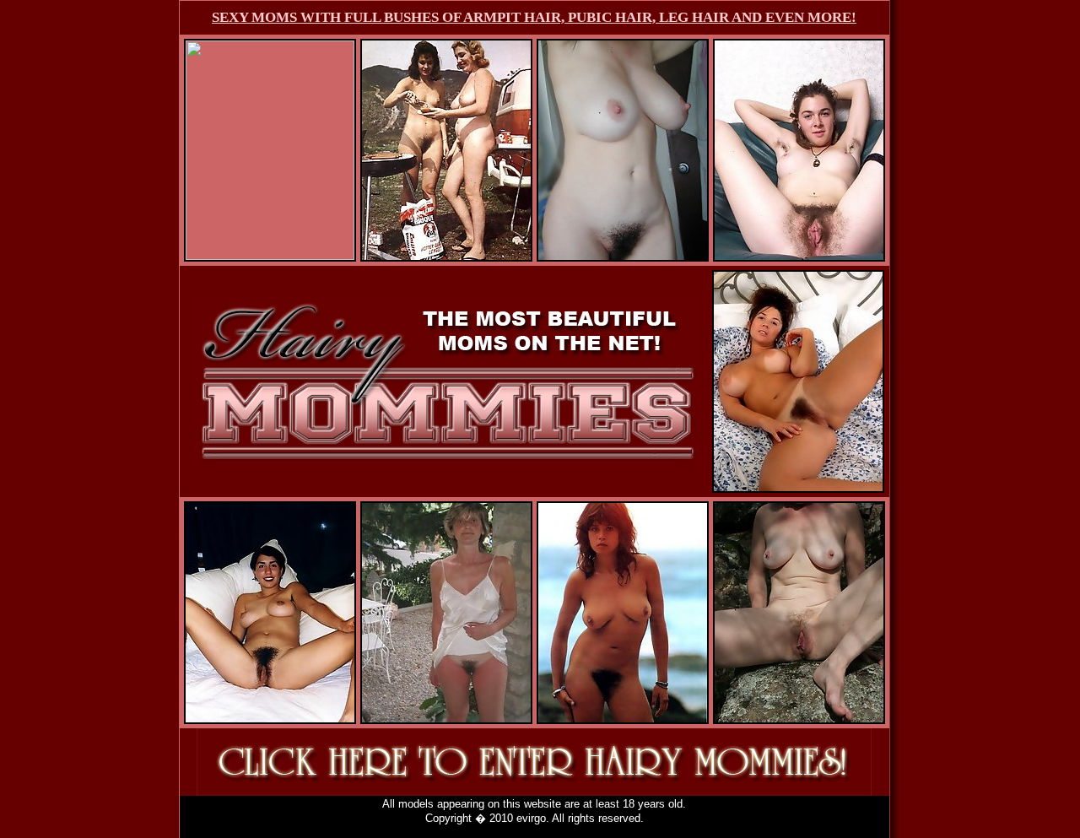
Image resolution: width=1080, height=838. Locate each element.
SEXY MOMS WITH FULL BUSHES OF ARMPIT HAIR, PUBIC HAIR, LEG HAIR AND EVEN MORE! (534, 17)
